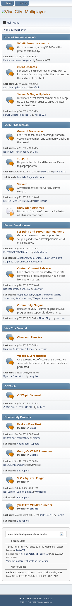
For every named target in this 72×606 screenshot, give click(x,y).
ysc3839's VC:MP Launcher (34, 505)
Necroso (60, 318)
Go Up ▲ (48, 598)
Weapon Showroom (42, 298)
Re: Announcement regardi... (17, 60)
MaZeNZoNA (40, 252)
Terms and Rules (34, 598)
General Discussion (30, 131)
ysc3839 (34, 508)
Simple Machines (44, 602)
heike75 (41, 407)
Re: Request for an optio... (16, 151)
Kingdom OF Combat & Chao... (18, 349)
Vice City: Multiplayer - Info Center (27, 534)
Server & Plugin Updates (33, 94)
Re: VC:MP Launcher (13, 464)
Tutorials (21, 177)
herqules (33, 376)
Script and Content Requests (27, 261)
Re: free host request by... (16, 438)
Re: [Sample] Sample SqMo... (18, 491)
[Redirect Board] (10, 212)
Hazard (60, 515)
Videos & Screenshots (31, 355)
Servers (22, 184)
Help (21, 598)
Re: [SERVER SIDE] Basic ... (16, 252)
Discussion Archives (30, 207)
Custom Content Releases (34, 268)
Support (22, 158)
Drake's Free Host (29, 424)
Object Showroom (43, 294)
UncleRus (41, 491)
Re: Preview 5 (46, 515)
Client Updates (27, 67)
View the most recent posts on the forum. (27, 561)
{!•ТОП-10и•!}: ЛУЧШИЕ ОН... (18, 407)
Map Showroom (25, 294)
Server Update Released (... (17, 114)
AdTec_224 (40, 114)
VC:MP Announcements (33, 43)
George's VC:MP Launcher (34, 451)
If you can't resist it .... (14, 376)
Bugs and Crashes (36, 177)
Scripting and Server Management (40, 231)
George (34, 454)
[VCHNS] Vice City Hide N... (17, 200)
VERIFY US (44, 171)
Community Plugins (30, 305)
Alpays (36, 438)
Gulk (35, 151)
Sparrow (38, 288)
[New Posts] (10, 47)
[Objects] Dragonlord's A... (16, 288)
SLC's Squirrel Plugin (30, 478)
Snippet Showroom (45, 257)
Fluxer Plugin (45, 318)
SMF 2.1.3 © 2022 (28, 602)
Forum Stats (18, 541)
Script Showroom (26, 257)
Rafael (35, 87)
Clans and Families (29, 337)
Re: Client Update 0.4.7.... (16, 87)
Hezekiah (42, 349)
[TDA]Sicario (59, 171)
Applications (23, 443)
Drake (33, 427)
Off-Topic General (29, 395)
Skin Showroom (23, 298)
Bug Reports (23, 470)
